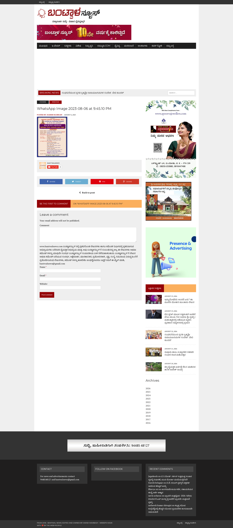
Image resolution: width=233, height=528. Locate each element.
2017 (148, 419)
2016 (148, 422)
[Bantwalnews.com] (116, 15)
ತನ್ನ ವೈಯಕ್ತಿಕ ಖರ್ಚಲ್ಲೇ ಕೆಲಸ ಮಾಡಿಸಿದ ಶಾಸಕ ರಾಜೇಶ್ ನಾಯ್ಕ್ (180, 368)
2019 (148, 412)
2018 (148, 415)
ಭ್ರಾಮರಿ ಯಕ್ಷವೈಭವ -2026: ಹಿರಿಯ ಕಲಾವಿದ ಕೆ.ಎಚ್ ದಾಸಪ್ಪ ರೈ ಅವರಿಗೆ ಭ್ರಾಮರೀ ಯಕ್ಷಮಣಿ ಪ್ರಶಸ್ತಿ (170, 498)
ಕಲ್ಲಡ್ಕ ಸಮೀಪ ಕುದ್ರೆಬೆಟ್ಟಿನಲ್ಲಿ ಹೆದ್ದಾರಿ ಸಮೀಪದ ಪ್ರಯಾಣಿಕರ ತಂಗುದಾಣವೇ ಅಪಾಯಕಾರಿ (170, 508)
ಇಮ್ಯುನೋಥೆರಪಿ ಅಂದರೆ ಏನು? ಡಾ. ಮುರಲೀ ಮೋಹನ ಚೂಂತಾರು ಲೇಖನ (179, 301)
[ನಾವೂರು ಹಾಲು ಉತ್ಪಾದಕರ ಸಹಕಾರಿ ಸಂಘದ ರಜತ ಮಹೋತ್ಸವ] (154, 354)
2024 (148, 395)
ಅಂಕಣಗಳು (143, 45)
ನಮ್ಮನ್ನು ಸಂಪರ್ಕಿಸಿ (54, 2)
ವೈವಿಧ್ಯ (117, 45)
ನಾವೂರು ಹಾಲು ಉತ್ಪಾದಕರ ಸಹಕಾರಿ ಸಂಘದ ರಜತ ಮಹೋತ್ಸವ (179, 353)
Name (43, 266)
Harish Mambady (54, 115)
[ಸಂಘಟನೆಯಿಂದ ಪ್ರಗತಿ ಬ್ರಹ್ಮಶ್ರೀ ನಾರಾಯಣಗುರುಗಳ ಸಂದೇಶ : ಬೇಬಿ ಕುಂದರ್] (154, 337)
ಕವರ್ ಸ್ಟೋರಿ (157, 45)
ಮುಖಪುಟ (43, 45)
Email (42, 275)
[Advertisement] (116, 69)
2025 (148, 391)
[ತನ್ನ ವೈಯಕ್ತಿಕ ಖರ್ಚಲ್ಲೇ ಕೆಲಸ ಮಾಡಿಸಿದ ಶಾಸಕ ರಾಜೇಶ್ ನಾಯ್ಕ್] (154, 369)
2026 (148, 388)
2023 (148, 398)
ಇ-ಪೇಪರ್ (56, 45)
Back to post (88, 192)
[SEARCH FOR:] (181, 92)
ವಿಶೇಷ (78, 45)
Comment (44, 225)
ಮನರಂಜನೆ (129, 45)
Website (43, 283)
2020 (148, 409)
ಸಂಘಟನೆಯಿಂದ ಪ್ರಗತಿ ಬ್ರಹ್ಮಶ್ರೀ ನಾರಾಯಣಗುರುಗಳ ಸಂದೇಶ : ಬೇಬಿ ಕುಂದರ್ (179, 337)
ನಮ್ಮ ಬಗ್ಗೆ (41, 2)
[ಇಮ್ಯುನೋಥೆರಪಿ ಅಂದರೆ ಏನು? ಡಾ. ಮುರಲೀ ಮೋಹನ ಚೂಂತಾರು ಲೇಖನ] (154, 302)
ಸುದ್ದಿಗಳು (67, 45)
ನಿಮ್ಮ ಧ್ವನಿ (89, 45)
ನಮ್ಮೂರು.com (103, 45)
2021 (148, 405)
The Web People (54, 525)
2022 (148, 402)
